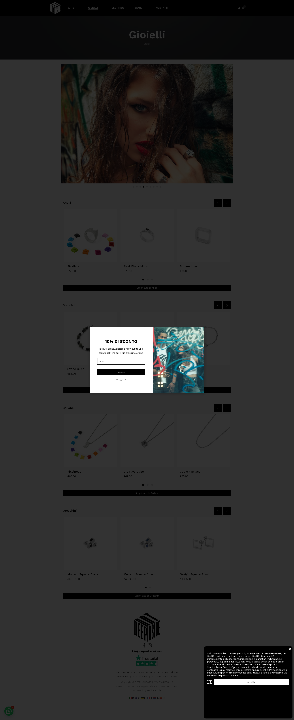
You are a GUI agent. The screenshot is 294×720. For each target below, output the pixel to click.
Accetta (251, 681)
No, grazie (121, 379)
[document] (147, 360)
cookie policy (260, 661)
